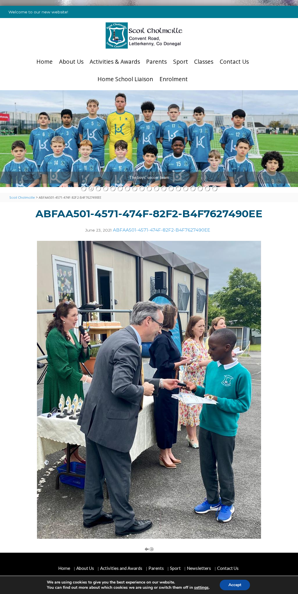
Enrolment (173, 79)
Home (44, 61)
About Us (71, 61)
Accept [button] (234, 585)
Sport (180, 61)
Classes (203, 61)
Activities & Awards (115, 61)
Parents (156, 61)
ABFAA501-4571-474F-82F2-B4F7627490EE (161, 230)
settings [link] (201, 587)
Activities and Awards (121, 568)
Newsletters (199, 568)
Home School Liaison (125, 79)
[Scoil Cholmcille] (144, 35)
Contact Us (234, 61)
